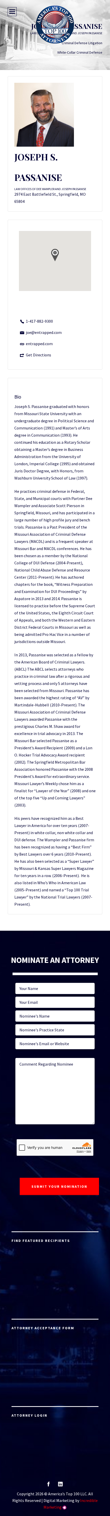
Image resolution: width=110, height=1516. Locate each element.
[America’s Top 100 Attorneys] (55, 24)
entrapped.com (39, 343)
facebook (48, 1485)
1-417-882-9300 (39, 321)
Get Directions (38, 354)
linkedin (60, 1485)
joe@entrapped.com (44, 332)
